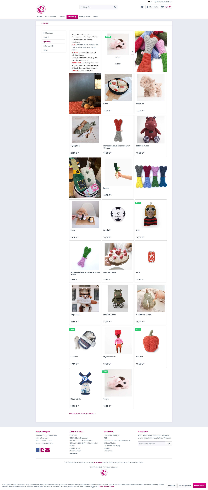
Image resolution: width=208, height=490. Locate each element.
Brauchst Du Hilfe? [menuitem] (163, 2)
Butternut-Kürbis (143, 314)
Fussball (106, 230)
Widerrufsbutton (110, 443)
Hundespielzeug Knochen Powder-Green (85, 273)
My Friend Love (109, 357)
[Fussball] (118, 214)
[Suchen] (115, 7)
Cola (138, 272)
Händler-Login (75, 448)
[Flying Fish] (85, 129)
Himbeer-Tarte (109, 272)
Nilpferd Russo (142, 146)
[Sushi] (85, 214)
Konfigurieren (199, 485)
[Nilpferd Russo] (151, 129)
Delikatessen (48, 33)
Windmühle (76, 399)
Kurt (138, 230)
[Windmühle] (85, 383)
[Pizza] (118, 87)
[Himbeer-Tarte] (118, 256)
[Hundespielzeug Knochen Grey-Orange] (118, 129)
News (45, 50)
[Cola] (151, 256)
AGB (105, 438)
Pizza (105, 104)
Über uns (73, 435)
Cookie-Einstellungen (111, 435)
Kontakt (107, 448)
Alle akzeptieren (185, 485)
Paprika (139, 357)
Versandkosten (98, 462)
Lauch (106, 188)
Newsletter (74, 453)
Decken (46, 37)
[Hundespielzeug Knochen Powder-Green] (85, 256)
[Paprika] (151, 340)
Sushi (73, 230)
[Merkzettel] (142, 7)
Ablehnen (171, 485)
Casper (118, 57)
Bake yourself (48, 46)
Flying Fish (75, 146)
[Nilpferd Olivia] (118, 298)
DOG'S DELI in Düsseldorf (79, 438)
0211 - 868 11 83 (44, 440)
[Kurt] (151, 214)
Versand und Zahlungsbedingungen (117, 440)
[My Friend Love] (118, 340)
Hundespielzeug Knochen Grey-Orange (116, 147)
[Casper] (118, 44)
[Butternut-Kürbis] (151, 298)
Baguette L (75, 314)
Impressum (108, 451)
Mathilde (140, 104)
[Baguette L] (85, 298)
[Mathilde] (151, 87)
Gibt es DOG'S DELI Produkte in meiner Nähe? (84, 444)
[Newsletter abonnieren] (168, 443)
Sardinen (74, 357)
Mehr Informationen (106, 487)
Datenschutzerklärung (112, 446)
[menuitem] (99, 7)
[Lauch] (118, 172)
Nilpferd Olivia (109, 314)
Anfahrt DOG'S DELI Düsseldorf (81, 440)
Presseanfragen (75, 451)
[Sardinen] (85, 340)
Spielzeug (46, 42)
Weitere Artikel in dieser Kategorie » (82, 414)
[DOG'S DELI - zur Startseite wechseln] (41, 9)
